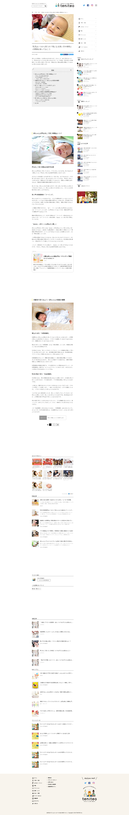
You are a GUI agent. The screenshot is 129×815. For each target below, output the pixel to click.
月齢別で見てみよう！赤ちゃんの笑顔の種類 (47, 80)
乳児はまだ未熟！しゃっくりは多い (42, 87)
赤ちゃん (39, 588)
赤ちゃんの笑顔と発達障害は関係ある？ (46, 91)
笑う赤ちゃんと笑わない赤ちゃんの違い (46, 98)
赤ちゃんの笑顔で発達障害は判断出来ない (43, 96)
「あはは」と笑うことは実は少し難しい (43, 78)
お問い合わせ (50, 782)
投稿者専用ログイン (52, 786)
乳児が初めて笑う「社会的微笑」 (42, 83)
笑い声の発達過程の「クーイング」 (42, 77)
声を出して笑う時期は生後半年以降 (42, 75)
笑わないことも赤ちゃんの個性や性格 (42, 99)
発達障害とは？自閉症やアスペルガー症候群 (44, 93)
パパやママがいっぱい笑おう (41, 101)
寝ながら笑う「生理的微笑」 (41, 82)
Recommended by (65, 493)
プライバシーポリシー (52, 779)
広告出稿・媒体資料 (52, 784)
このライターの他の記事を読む (44, 580)
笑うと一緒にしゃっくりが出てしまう (45, 85)
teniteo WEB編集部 (40, 578)
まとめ (36, 103)
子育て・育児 (37, 12)
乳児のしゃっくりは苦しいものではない (43, 90)
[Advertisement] (42, 602)
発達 (34, 588)
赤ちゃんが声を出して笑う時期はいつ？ (46, 74)
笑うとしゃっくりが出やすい (41, 88)
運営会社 (50, 777)
